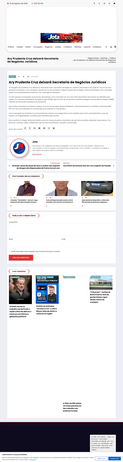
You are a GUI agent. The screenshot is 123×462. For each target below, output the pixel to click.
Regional (48, 47)
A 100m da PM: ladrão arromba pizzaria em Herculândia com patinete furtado (45, 407)
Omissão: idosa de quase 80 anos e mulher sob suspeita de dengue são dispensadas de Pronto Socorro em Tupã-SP (36, 167)
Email (63, 239)
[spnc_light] (111, 47)
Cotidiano (68, 47)
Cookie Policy (32, 459)
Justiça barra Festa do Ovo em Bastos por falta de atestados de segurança (100, 311)
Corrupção (38, 47)
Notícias (77, 47)
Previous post (55, 163)
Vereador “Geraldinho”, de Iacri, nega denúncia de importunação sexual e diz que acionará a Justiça (24, 201)
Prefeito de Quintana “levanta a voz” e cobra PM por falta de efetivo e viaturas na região (19, 310)
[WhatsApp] (49, 128)
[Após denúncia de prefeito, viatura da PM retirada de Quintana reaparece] (97, 188)
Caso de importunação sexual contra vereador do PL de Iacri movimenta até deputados (60, 201)
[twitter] (30, 128)
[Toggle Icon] (115, 47)
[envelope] (39, 128)
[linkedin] (34, 128)
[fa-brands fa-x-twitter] (99, 3)
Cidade (19, 47)
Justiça (58, 47)
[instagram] (109, 3)
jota (35, 141)
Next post (66, 163)
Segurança (23, 277)
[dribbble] (104, 3)
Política (11, 47)
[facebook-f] (94, 3)
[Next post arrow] (113, 165)
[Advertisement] (61, 20)
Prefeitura (97, 47)
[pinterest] (44, 128)
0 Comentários (33, 76)
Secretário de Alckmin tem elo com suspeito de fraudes (87, 166)
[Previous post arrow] (9, 165)
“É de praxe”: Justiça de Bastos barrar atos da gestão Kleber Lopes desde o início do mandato (73, 297)
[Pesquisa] (106, 47)
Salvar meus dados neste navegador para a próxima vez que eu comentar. (35, 251)
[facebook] (25, 128)
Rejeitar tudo (101, 458)
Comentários (13, 222)
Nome (11, 239)
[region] (61, 457)
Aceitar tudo (114, 458)
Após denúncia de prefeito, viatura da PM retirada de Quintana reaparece (95, 201)
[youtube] (114, 3)
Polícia (28, 47)
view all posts (37, 154)
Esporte (87, 47)
